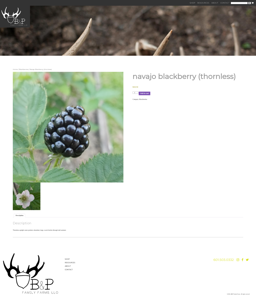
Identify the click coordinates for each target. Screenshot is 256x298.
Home (15, 69)
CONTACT (225, 3)
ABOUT (214, 3)
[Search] (249, 3)
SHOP (192, 3)
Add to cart (144, 93)
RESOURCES (203, 3)
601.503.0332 (223, 260)
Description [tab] (19, 215)
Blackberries (23, 69)
